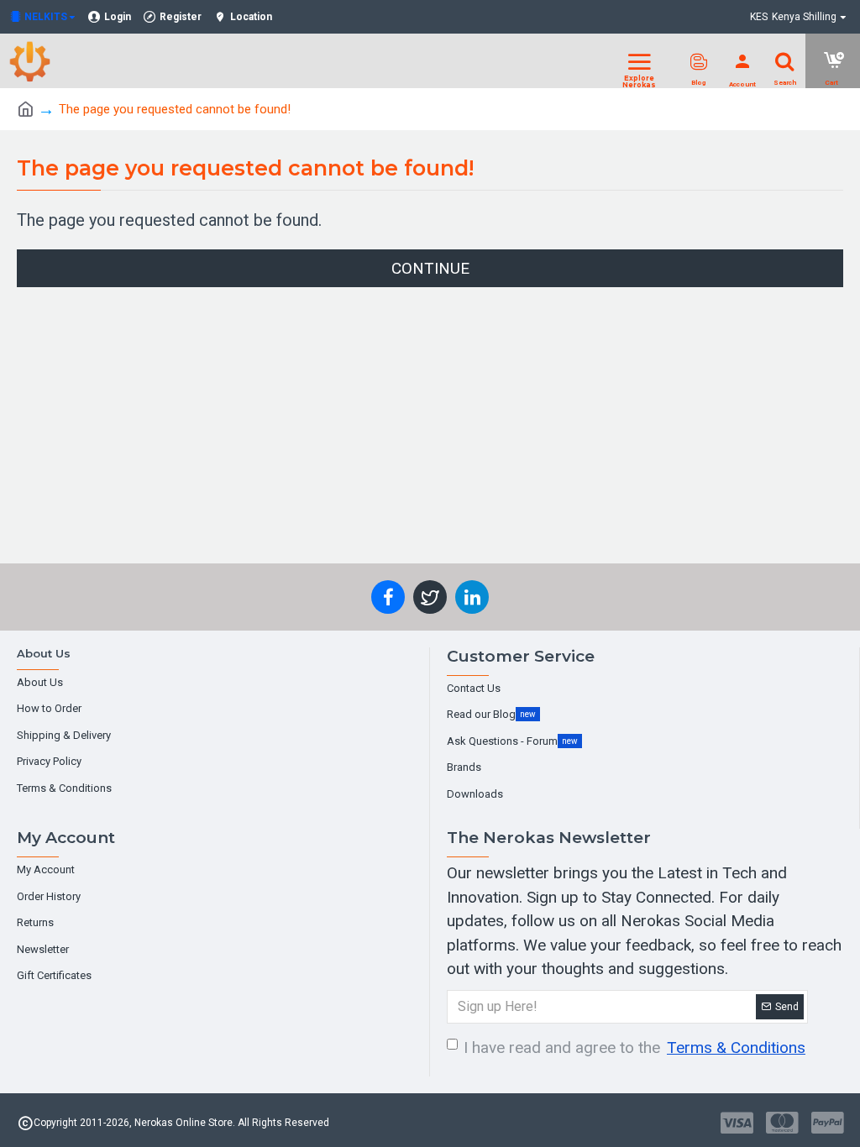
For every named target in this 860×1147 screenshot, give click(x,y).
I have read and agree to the (634, 1047)
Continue (430, 268)
